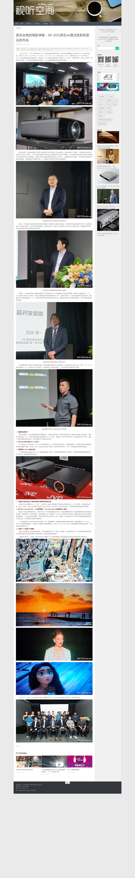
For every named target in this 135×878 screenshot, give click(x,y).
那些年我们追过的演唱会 (105, 120)
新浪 (108, 65)
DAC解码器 (101, 96)
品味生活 (37, 23)
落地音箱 (109, 112)
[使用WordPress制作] (20, 790)
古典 (116, 100)
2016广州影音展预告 (73, 769)
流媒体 (114, 104)
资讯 (22, 23)
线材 (109, 108)
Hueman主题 (32, 790)
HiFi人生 (101, 100)
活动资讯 (18, 28)
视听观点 (101, 116)
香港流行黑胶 (102, 123)
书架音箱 (108, 100)
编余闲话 (101, 112)
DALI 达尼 (110, 96)
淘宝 (115, 65)
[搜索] (117, 48)
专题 (51, 23)
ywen (18, 44)
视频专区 (45, 23)
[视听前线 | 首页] (35, 9)
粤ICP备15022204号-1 (36, 784)
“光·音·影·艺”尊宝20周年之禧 (24, 769)
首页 (17, 23)
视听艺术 (28, 23)
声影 (108, 104)
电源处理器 (101, 108)
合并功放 (101, 104)
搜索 (98, 45)
